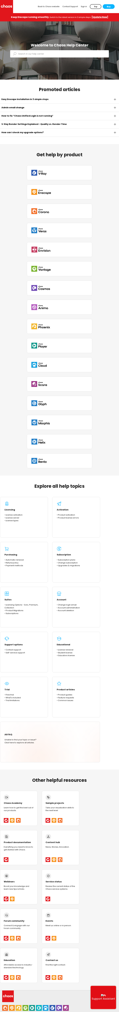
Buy (109, 6)
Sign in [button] (84, 6)
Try (95, 6)
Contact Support (70, 6)
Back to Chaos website (48, 6)
